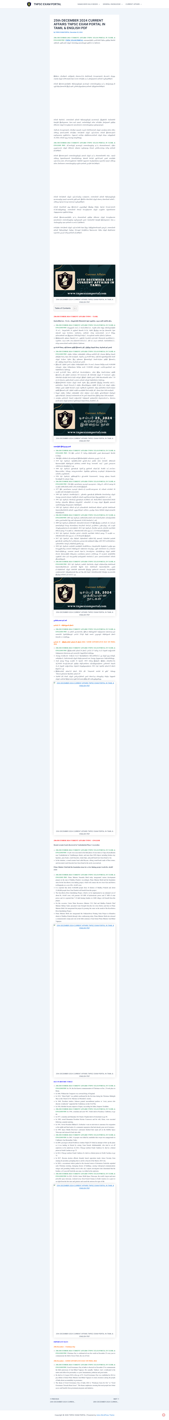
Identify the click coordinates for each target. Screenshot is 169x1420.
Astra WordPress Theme (105, 1415)
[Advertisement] (84, 60)
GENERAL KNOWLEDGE (112, 4)
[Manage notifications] (163, 1414)
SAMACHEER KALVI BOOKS (88, 4)
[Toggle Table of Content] (74, 308)
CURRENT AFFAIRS (133, 4)
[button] (99, 4)
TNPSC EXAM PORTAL (47, 4)
